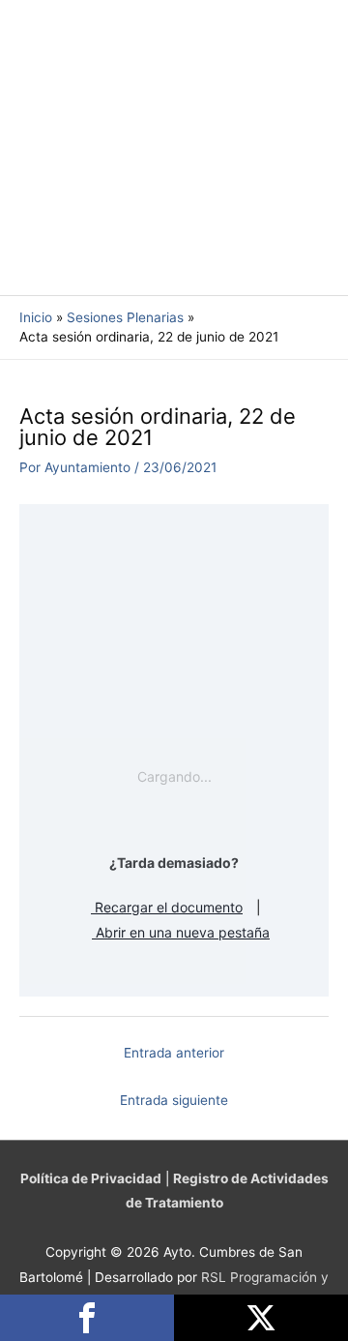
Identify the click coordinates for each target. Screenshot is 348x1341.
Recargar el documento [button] (167, 907)
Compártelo (87, 1318)
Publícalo (261, 1318)
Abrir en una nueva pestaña (181, 932)
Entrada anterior (174, 1052)
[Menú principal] (309, 147)
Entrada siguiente (174, 1100)
